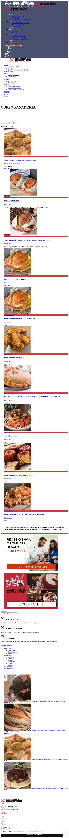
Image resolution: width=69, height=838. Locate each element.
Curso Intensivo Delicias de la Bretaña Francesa (19, 475)
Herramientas (11, 661)
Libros (10, 663)
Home (2, 816)
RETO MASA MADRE (11, 201)
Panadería (17, 163)
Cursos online (8, 204)
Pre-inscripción (8, 666)
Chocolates (11, 657)
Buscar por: (4, 611)
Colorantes (11, 658)
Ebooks (10, 660)
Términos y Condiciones (20, 831)
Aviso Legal (29, 831)
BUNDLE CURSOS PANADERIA (15, 279)
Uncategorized (8, 668)
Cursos (2, 819)
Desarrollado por (34, 834)
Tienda (2, 821)
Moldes (10, 665)
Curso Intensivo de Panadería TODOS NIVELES (19, 318)
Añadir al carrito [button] (9, 156)
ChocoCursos (8, 648)
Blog (2, 823)
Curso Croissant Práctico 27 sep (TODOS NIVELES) (20, 160)
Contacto (3, 824)
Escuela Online (4, 818)
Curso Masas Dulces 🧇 (11, 436)
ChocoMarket (8, 655)
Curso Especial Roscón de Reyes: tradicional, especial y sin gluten (24, 514)
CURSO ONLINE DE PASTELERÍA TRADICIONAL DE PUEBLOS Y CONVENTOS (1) (32, 396)
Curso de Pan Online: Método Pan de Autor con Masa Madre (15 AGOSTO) (27, 240)
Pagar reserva (8, 168)
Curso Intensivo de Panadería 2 (14, 357)
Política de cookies (38, 831)
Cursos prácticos (9, 163)
